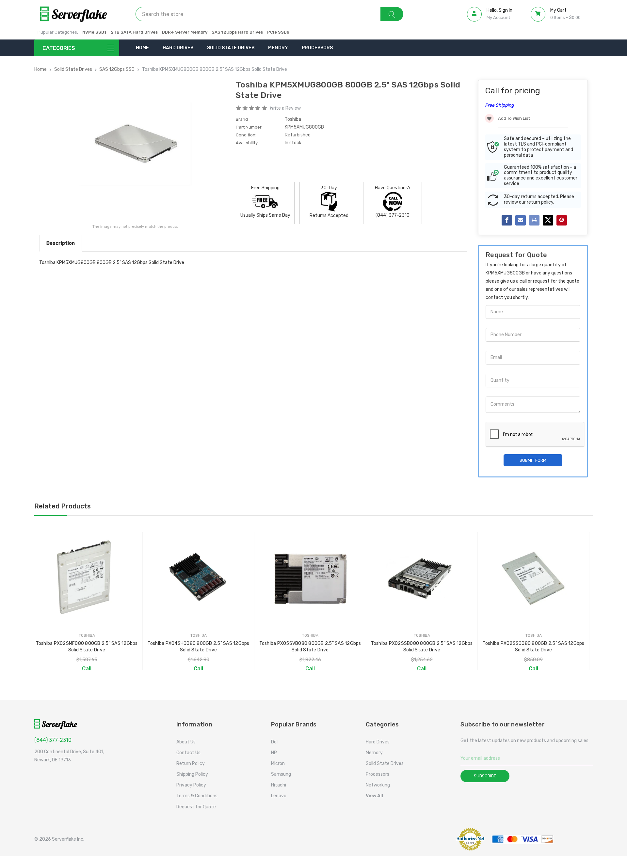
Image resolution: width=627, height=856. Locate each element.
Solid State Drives (230, 48)
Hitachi (278, 785)
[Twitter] (548, 220)
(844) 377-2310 (53, 740)
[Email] (520, 220)
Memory (278, 48)
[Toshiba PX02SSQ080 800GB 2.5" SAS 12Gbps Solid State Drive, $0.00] (533, 578)
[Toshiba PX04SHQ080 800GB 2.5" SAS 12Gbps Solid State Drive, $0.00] (198, 578)
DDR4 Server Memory (184, 32)
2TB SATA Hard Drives (134, 32)
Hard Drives (178, 48)
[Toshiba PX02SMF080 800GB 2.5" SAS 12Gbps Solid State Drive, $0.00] (86, 578)
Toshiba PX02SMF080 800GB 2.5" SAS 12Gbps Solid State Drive (87, 647)
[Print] (534, 220)
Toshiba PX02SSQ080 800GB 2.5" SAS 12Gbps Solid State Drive (534, 647)
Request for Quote (196, 807)
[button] (432, 839)
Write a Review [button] (285, 108)
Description (60, 243)
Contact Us (188, 752)
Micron (278, 763)
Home (142, 48)
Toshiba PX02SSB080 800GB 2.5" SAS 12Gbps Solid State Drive (422, 647)
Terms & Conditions (196, 796)
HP (274, 752)
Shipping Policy (192, 774)
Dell (275, 742)
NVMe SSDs (94, 32)
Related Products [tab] (62, 506)
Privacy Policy (191, 785)
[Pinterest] (561, 220)
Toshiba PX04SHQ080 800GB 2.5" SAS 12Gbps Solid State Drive (198, 647)
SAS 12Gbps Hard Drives (237, 32)
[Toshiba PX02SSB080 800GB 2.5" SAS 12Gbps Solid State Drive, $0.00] (421, 578)
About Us (186, 742)
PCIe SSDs (278, 32)
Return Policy (190, 763)
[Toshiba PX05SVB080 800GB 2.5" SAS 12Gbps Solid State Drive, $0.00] (310, 578)
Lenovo (278, 796)
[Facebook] (507, 220)
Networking (378, 785)
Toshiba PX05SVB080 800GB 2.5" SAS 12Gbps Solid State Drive (310, 647)
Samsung (281, 774)
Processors (317, 48)
